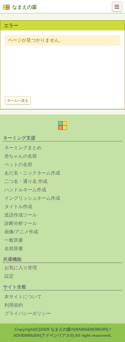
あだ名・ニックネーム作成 (32, 172)
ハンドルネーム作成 (25, 189)
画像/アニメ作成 (21, 231)
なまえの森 (24, 7)
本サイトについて (23, 296)
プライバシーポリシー (27, 313)
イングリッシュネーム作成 (32, 198)
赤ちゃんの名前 (20, 156)
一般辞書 (13, 240)
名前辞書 (13, 248)
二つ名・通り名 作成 (25, 181)
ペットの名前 (18, 164)
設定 (9, 276)
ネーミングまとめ (23, 147)
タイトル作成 (18, 206)
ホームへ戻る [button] (17, 101)
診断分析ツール (20, 223)
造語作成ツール (20, 214)
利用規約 (13, 305)
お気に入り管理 (20, 267)
